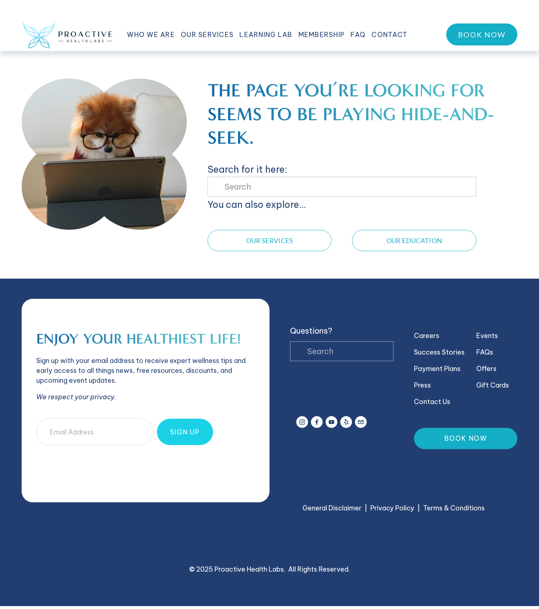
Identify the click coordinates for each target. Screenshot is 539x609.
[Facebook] (317, 422)
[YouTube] (331, 422)
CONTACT (389, 34)
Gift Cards (492, 385)
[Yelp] (346, 422)
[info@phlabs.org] (361, 422)
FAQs (484, 352)
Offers (486, 368)
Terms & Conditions (454, 508)
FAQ (358, 34)
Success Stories (439, 352)
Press (422, 385)
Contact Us (432, 401)
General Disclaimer (332, 508)
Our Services (269, 240)
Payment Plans (437, 368)
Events (487, 335)
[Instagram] (302, 422)
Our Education (414, 240)
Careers (426, 335)
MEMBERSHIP (321, 34)
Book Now (482, 34)
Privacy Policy (392, 508)
